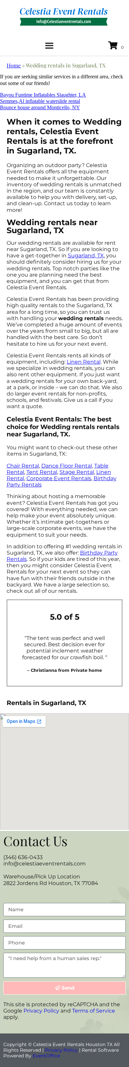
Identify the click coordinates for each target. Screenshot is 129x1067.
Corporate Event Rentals (58, 478)
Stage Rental (77, 472)
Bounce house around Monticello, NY (40, 107)
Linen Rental (84, 362)
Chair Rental (23, 466)
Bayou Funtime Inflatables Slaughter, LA (43, 95)
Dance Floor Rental (66, 466)
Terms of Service (93, 1011)
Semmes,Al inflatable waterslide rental (40, 101)
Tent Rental (41, 472)
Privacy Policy (41, 1011)
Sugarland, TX (86, 255)
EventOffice (46, 1056)
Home (14, 65)
